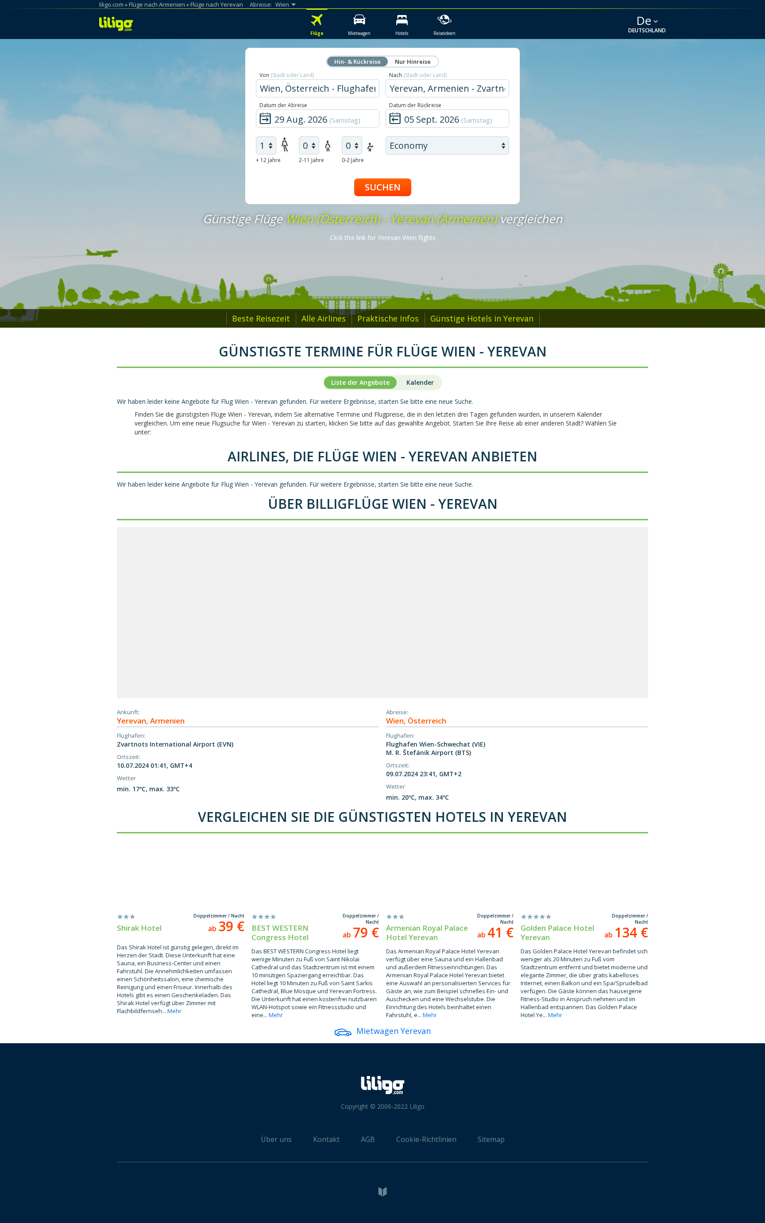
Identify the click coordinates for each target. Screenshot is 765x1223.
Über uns (276, 1139)
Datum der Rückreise (415, 105)
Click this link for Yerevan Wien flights (383, 237)
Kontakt (326, 1139)
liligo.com (111, 4)
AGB (368, 1139)
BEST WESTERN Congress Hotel (280, 932)
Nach (418, 75)
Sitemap (491, 1139)
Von (286, 75)
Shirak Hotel (139, 928)
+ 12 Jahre (268, 160)
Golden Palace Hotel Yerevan (557, 932)
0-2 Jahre (353, 160)
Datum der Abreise (283, 105)
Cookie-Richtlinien (426, 1139)
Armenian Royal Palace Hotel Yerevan (427, 932)
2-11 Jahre (311, 160)
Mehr (174, 1011)
